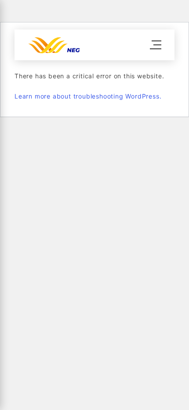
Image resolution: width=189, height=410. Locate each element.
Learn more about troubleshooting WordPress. (88, 96)
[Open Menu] (155, 45)
